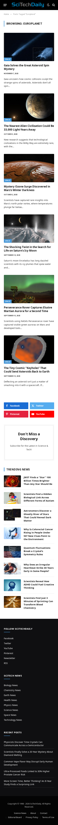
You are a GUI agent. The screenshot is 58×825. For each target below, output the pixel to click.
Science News (11, 710)
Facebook (8, 638)
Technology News (13, 719)
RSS (6, 663)
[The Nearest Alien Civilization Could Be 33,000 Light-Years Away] (29, 107)
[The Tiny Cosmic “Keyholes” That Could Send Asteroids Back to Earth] (29, 349)
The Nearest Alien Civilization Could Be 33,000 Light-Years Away (29, 127)
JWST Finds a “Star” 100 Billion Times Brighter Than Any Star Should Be (38, 480)
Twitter (7, 643)
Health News (10, 700)
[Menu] (5, 5)
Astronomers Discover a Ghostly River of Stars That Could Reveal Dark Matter (37, 515)
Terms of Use (48, 817)
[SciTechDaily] (28, 5)
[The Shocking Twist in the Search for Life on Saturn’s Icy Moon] (29, 228)
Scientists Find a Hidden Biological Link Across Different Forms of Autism (39, 497)
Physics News (11, 705)
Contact (43, 813)
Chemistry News (12, 690)
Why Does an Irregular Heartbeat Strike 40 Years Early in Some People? (39, 568)
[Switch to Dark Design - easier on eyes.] (48, 5)
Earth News (10, 695)
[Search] (53, 5)
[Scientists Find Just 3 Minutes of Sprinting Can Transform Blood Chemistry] (12, 602)
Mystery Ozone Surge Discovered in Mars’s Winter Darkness (27, 188)
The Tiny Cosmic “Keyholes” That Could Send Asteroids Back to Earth (26, 369)
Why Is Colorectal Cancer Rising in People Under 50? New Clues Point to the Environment (38, 534)
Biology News (11, 685)
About (33, 813)
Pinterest (8, 653)
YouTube (8, 648)
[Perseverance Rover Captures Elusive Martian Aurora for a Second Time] (29, 289)
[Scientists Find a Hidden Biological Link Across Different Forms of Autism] (12, 498)
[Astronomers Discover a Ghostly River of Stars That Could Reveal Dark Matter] (12, 515)
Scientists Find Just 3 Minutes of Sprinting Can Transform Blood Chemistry (38, 602)
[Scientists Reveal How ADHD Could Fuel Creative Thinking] (12, 585)
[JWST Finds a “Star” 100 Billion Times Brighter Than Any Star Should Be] (12, 481)
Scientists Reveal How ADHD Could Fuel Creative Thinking (39, 584)
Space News (10, 714)
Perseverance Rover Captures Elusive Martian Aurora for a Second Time (28, 309)
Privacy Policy (32, 817)
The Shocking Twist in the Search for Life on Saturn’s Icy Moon (27, 248)
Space (7, 59)
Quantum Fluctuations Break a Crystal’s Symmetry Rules (37, 551)
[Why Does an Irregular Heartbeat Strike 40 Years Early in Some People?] (12, 568)
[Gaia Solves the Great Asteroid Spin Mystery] (29, 47)
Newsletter (9, 658)
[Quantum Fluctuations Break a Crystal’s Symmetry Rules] (12, 552)
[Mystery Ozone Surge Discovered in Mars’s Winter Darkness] (29, 168)
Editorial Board (15, 817)
